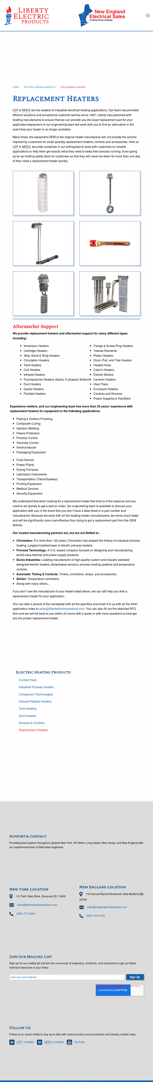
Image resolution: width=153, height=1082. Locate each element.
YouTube (79, 1042)
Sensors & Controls (32, 723)
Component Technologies (36, 694)
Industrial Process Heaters (36, 687)
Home (16, 86)
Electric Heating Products (40, 86)
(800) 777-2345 (25, 913)
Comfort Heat (27, 680)
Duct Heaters (27, 716)
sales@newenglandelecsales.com (107, 907)
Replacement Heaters (33, 730)
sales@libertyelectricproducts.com (62, 608)
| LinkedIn (25, 1042)
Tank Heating (27, 708)
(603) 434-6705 (95, 915)
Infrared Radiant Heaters (35, 701)
